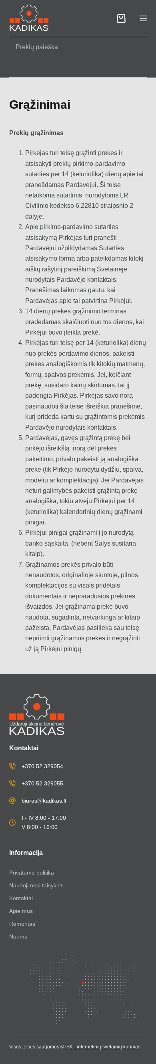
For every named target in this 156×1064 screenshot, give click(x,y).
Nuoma (18, 936)
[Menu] (143, 18)
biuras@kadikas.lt (44, 800)
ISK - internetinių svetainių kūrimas (102, 1047)
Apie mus (21, 911)
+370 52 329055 (42, 783)
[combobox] (70, 47)
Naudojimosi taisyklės (36, 885)
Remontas (22, 924)
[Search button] (22, 67)
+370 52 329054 (42, 766)
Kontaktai (21, 898)
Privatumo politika (31, 872)
